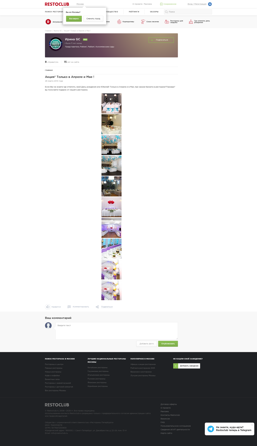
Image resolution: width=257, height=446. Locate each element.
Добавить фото (147, 344)
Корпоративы (128, 21)
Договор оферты (169, 404)
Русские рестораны (96, 379)
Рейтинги (134, 12)
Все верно (74, 19)
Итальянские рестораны (99, 375)
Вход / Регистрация (197, 4)
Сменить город (93, 19)
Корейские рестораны (98, 386)
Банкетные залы (52, 379)
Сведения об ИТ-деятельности (175, 429)
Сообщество (111, 12)
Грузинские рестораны (98, 371)
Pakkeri (83, 47)
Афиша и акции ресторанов (143, 364)
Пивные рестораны (53, 368)
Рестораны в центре (54, 364)
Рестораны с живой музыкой (58, 383)
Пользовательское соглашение (176, 426)
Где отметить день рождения (202, 21)
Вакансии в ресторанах (141, 372)
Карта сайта (166, 433)
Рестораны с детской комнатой (59, 387)
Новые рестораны (53, 372)
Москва (80, 4)
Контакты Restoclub (170, 415)
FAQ (163, 422)
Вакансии (165, 419)
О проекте (137, 4)
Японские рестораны (97, 382)
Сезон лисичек (152, 21)
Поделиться (107, 307)
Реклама (148, 4)
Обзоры (154, 12)
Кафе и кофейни (52, 375)
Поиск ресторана (55, 12)
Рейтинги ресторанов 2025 (143, 368)
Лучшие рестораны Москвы (143, 375)
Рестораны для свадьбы (176, 21)
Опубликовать (168, 344)
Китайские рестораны (97, 367)
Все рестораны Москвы (55, 390)
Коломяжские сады (105, 47)
